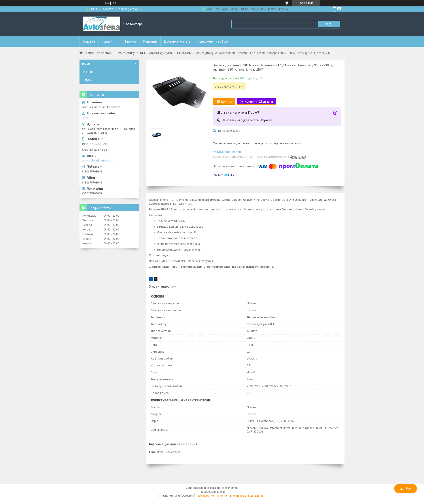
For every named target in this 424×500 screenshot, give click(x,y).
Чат (409, 488)
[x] (155, 279)
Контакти (150, 41)
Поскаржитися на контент (213, 495)
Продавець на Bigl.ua (212, 491)
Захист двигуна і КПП (131, 53)
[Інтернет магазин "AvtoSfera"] (101, 24)
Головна (89, 41)
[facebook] (151, 279)
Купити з (251, 101)
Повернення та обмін (212, 41)
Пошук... (329, 24)
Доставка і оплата (177, 41)
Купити (226, 101)
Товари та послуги (99, 53)
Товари (107, 41)
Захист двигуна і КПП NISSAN (170, 53)
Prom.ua (233, 487)
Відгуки (86, 80)
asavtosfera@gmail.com (97, 160)
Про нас (130, 41)
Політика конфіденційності (248, 495)
